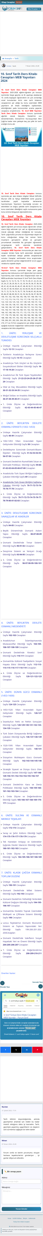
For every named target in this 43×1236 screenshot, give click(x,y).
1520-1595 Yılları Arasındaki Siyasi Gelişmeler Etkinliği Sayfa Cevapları (22, 748)
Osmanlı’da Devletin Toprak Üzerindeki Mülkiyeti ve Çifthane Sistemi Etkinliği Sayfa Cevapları (22, 914)
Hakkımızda (31, 1218)
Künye (9, 1218)
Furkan (9, 66)
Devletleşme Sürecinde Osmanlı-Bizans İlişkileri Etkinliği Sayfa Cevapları (22, 453)
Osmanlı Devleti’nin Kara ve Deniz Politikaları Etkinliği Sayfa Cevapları (22, 787)
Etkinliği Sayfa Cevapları (22, 485)
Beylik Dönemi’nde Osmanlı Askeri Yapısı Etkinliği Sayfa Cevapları (22, 534)
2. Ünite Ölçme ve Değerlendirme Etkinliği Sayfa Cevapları (22, 497)
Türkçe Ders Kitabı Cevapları (21, 1222)
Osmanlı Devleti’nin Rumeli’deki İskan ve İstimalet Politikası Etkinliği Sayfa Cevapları (22, 464)
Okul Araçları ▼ (34, 9)
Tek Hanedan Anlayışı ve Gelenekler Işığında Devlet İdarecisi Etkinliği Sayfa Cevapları (22, 845)
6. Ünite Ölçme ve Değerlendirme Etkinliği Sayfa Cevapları (22, 857)
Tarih (16, 58)
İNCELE (19, 2)
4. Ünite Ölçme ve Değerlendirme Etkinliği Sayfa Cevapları (22, 676)
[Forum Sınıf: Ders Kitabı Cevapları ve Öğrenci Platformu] (12, 9)
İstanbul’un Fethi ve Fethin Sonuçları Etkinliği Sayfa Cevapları (22, 725)
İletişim (25, 1218)
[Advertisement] (21, 33)
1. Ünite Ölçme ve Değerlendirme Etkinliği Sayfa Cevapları (22, 407)
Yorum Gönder (21, 1209)
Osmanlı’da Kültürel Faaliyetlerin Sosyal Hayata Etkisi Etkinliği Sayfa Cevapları (22, 664)
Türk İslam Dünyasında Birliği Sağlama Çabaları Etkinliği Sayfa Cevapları (22, 737)
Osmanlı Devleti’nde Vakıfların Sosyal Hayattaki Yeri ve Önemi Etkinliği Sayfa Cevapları (22, 941)
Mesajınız (6, 1187)
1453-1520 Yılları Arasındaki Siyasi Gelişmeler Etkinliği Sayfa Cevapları (22, 713)
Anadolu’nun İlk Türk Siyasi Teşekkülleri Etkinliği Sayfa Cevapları (22, 378)
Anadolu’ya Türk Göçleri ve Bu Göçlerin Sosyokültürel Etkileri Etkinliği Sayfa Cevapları (22, 366)
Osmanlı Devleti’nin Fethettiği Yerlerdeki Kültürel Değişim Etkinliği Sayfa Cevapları (22, 902)
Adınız (4, 1177)
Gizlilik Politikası (17, 1218)
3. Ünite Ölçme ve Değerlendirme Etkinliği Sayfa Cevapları (22, 563)
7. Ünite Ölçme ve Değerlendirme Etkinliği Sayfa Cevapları (22, 953)
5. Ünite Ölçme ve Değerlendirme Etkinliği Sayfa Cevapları (22, 799)
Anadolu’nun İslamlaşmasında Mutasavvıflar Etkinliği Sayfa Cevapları (22, 644)
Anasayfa (8, 58)
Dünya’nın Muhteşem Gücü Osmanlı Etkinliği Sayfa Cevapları (22, 760)
